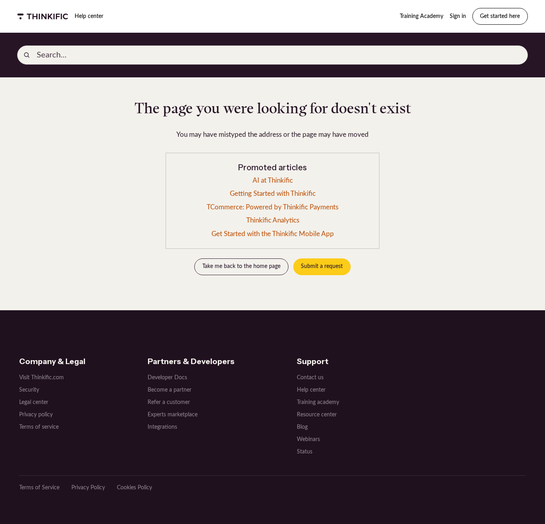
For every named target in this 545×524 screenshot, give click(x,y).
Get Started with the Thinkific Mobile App (272, 233)
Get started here (500, 16)
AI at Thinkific (273, 180)
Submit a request (322, 266)
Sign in (458, 16)
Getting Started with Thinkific (273, 193)
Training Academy (421, 16)
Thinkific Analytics (272, 220)
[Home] (42, 16)
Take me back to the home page (241, 266)
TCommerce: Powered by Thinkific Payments (272, 207)
